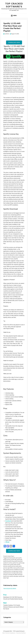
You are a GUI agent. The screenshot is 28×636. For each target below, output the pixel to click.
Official (7, 542)
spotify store (6, 576)
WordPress (23, 633)
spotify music (6, 564)
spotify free (15, 562)
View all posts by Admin (9, 588)
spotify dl (5, 561)
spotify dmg (11, 561)
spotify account (7, 559)
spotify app (19, 559)
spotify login (21, 562)
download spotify (11, 557)
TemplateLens (12, 633)
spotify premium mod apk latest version (12, 571)
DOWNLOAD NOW (14, 42)
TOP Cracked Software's (14, 5)
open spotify (19, 557)
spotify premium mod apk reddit (11, 572)
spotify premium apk (13, 566)
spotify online (13, 564)
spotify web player (14, 576)
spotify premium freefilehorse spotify (14, 569)
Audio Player (11, 556)
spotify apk (13, 559)
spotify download (18, 561)
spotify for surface (7, 562)
